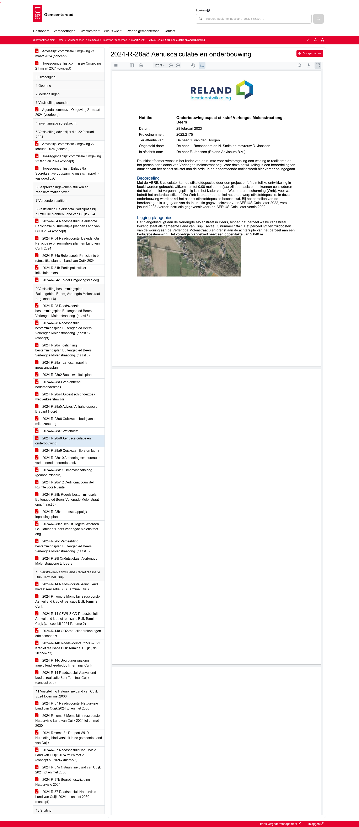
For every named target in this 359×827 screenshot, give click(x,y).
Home (60, 40)
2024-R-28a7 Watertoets (60, 431)
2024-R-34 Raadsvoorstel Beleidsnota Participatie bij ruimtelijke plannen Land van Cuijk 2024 (67, 243)
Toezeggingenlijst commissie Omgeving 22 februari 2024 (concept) (68, 158)
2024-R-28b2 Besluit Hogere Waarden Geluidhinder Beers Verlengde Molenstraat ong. (67, 529)
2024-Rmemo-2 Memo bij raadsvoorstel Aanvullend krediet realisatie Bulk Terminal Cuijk (68, 601)
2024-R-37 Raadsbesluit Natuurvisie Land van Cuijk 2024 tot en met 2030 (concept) (65, 797)
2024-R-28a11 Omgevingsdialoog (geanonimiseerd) (63, 472)
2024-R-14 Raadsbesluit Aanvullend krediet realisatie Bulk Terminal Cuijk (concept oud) (65, 677)
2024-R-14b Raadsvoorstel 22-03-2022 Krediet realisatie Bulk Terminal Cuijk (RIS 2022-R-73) (67, 648)
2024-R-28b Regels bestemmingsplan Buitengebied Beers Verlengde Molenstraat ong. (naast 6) (67, 499)
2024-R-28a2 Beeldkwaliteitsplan (67, 375)
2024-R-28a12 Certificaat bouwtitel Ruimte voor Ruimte (64, 485)
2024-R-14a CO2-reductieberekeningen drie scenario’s (68, 633)
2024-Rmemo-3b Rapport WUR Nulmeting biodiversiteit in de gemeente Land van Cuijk (68, 738)
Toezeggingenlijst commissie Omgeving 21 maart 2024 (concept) (68, 66)
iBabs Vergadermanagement (278, 824)
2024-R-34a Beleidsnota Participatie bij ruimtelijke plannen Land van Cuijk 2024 (67, 258)
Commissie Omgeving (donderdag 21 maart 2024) (116, 40)
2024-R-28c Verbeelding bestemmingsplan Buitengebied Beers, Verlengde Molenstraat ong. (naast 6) (63, 546)
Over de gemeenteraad (143, 31)
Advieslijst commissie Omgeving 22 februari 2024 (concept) (65, 146)
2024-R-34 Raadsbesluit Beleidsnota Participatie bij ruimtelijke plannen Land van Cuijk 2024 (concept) (67, 226)
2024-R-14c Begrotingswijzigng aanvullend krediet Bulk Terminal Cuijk (63, 663)
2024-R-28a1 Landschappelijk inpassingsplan (61, 365)
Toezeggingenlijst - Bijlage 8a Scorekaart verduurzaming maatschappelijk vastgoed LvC (67, 173)
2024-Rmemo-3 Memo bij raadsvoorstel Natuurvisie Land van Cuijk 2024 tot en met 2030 (68, 720)
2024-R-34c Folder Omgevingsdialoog (70, 280)
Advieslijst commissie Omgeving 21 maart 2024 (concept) (65, 53)
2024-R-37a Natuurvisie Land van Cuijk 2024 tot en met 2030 (68, 770)
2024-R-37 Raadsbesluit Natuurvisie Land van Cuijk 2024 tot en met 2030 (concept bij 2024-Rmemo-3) (65, 755)
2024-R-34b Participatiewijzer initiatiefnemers (60, 270)
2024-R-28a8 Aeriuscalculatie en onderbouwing (63, 441)
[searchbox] (254, 19)
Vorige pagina (311, 53)
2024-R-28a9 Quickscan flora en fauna (70, 450)
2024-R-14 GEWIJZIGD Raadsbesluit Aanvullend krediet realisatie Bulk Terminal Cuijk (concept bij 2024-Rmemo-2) (66, 618)
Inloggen (314, 824)
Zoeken (201, 10)
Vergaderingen (64, 31)
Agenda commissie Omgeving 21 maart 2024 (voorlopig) (67, 112)
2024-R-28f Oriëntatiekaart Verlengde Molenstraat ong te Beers (66, 561)
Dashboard (41, 31)
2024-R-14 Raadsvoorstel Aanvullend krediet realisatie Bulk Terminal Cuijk (66, 586)
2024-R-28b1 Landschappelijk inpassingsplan (61, 514)
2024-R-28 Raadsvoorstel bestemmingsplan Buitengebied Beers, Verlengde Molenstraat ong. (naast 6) (63, 311)
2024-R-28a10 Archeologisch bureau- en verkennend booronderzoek (68, 460)
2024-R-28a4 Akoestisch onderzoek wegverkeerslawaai (65, 397)
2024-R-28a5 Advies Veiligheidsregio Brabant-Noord (66, 409)
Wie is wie (111, 31)
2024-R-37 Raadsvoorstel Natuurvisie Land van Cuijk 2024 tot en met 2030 (66, 706)
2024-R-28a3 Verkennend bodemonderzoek (58, 384)
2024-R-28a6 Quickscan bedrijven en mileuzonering (66, 421)
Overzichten (88, 31)
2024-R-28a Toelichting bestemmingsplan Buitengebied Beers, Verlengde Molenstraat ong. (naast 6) (63, 350)
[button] (318, 19)
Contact (169, 31)
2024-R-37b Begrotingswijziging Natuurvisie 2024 (62, 782)
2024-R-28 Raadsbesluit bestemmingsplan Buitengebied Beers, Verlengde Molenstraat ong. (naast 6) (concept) (63, 330)
